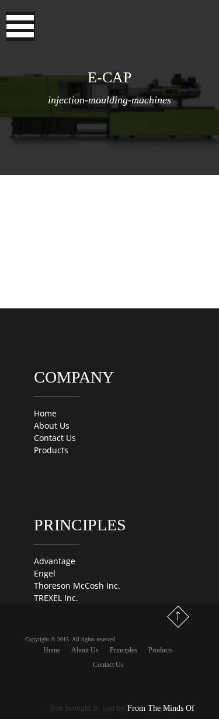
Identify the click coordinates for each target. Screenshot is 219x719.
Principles (123, 650)
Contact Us (55, 437)
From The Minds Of (160, 708)
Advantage (54, 561)
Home (45, 413)
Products (51, 450)
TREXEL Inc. (56, 597)
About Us (51, 425)
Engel (44, 573)
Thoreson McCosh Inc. (77, 585)
